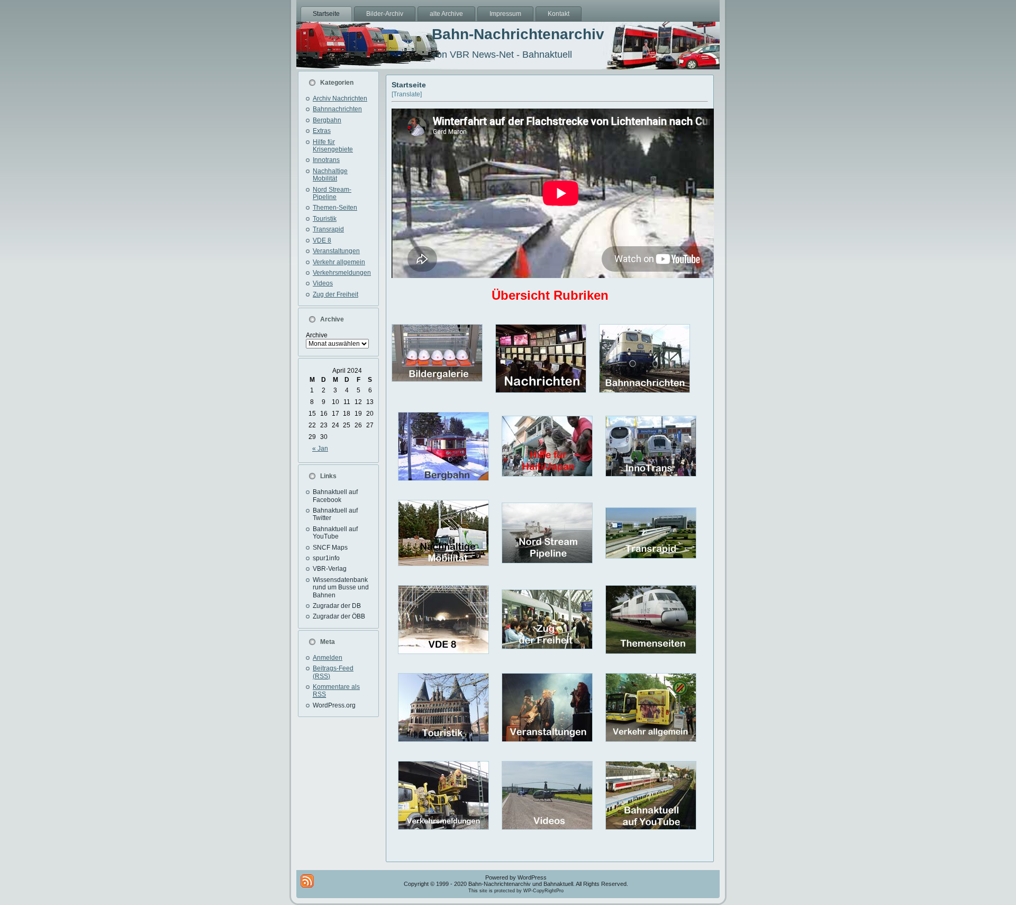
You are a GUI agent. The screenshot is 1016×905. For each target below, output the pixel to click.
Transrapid (328, 229)
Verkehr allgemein (339, 262)
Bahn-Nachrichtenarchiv (518, 34)
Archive (317, 335)
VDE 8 (322, 240)
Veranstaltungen (336, 251)
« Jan (320, 448)
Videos (323, 283)
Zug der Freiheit (335, 294)
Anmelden (327, 657)
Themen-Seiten (335, 207)
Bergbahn (327, 120)
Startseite (409, 84)
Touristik (325, 218)
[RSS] (307, 881)
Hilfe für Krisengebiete (333, 145)
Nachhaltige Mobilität (330, 174)
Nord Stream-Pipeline (332, 193)
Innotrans (326, 160)
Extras (322, 131)
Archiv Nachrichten (340, 98)
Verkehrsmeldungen (342, 272)
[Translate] (407, 94)
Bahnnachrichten (337, 109)
